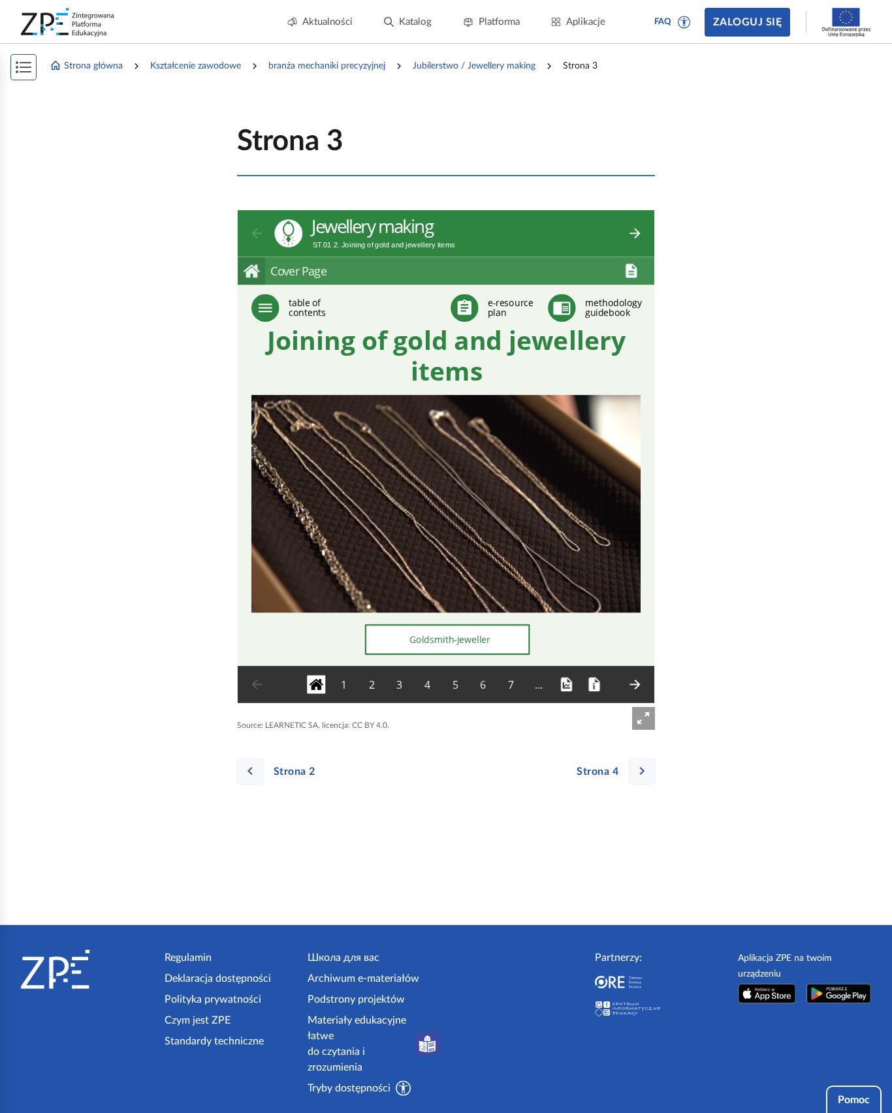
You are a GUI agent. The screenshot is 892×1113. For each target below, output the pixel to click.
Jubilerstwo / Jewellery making (474, 66)
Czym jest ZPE (198, 1020)
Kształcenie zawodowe (195, 66)
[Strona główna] (87, 969)
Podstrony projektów (356, 999)
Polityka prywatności (213, 999)
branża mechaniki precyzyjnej (326, 66)
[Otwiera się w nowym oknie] (766, 993)
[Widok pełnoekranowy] (643, 718)
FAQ (662, 22)
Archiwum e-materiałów (363, 978)
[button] (684, 22)
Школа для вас (343, 957)
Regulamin (188, 957)
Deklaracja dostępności (218, 978)
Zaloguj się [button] (747, 22)
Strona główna (93, 66)
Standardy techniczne (214, 1041)
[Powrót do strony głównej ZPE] (68, 22)
